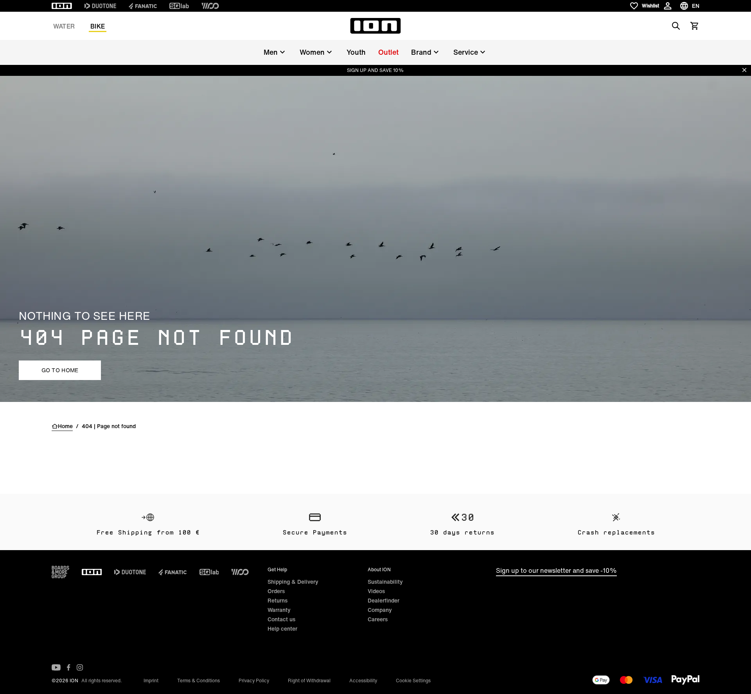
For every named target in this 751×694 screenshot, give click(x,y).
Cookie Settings (413, 680)
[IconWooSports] (210, 6)
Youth (356, 52)
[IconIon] (62, 6)
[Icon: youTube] (56, 667)
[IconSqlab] (179, 6)
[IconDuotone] (100, 6)
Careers (378, 619)
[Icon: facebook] (68, 667)
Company (380, 610)
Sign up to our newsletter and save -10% (556, 570)
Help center (282, 628)
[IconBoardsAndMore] (60, 572)
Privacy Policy (254, 680)
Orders (276, 591)
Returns (277, 600)
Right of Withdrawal (309, 680)
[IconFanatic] (143, 6)
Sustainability (385, 581)
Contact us (281, 619)
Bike (97, 26)
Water (64, 26)
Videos (376, 591)
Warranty (279, 610)
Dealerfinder (383, 600)
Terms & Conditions (198, 680)
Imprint (151, 680)
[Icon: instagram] (80, 667)
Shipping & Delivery (293, 581)
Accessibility (363, 680)
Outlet (388, 52)
